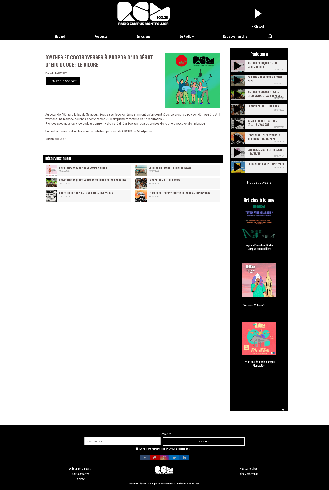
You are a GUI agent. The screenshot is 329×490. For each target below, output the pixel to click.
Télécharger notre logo (188, 483)
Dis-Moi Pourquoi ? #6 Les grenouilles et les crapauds (92, 180)
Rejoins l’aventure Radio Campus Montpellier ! (259, 247)
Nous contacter (80, 474)
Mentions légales (137, 483)
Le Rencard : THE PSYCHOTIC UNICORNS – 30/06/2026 (179, 193)
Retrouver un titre (235, 36)
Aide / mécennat (249, 474)
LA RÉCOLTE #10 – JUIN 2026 (164, 180)
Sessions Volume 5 (254, 305)
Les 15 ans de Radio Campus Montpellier (259, 363)
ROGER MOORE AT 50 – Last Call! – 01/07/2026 (86, 193)
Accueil (60, 36)
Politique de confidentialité (161, 483)
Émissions (144, 36)
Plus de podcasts (259, 182)
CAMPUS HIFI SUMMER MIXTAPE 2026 (170, 167)
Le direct (80, 479)
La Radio (185, 36)
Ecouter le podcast (63, 81)
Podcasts (101, 36)
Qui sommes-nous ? (80, 469)
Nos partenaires (249, 469)
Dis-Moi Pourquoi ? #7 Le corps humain (83, 167)
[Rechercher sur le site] (270, 36)
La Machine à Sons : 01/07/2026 (266, 164)
